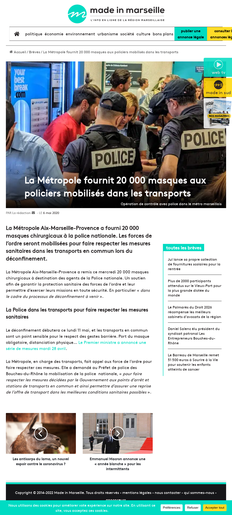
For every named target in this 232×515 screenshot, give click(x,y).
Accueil (19, 51)
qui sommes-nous (199, 492)
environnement (80, 33)
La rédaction (21, 212)
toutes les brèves (183, 247)
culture (143, 33)
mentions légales (136, 492)
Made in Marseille (69, 492)
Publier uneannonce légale (191, 33)
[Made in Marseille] (116, 14)
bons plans (163, 33)
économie (54, 33)
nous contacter (168, 492)
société (127, 33)
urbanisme (107, 33)
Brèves (34, 51)
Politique (33, 33)
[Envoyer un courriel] (33, 212)
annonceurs (116, 499)
